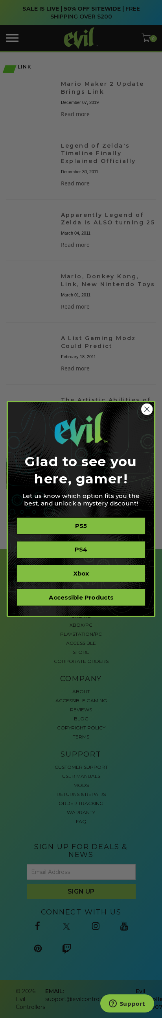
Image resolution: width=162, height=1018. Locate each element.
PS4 (81, 549)
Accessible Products (81, 597)
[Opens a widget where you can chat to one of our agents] (127, 1004)
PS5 (81, 525)
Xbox (81, 573)
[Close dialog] (147, 409)
